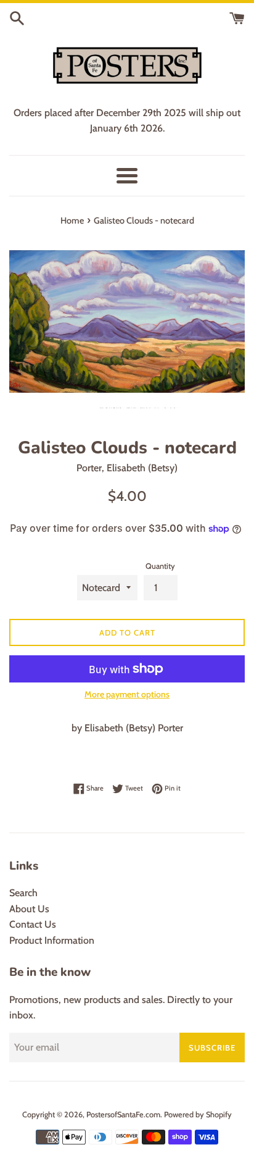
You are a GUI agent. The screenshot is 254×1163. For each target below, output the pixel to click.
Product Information (51, 940)
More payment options (127, 694)
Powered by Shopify (198, 1114)
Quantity (160, 566)
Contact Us (32, 924)
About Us (29, 909)
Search (23, 893)
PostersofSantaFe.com (123, 1114)
